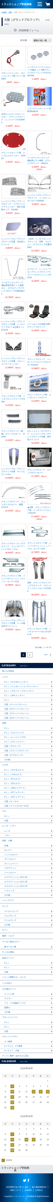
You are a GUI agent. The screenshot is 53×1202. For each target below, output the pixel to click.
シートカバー (10, 872)
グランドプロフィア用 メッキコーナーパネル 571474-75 (39, 632)
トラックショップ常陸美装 (16, 4)
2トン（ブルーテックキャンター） (19, 691)
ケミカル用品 (8, 952)
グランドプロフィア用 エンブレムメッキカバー (39, 396)
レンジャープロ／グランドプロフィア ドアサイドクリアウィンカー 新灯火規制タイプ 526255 (13, 205)
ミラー (7, 835)
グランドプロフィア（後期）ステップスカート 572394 (13, 434)
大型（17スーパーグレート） (17, 713)
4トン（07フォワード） (14, 792)
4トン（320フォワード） (15, 788)
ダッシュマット (11, 863)
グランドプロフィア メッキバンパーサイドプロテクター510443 (39, 362)
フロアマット (10, 868)
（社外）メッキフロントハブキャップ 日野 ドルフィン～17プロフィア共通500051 (39, 243)
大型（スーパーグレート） (16, 704)
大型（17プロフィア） (14, 755)
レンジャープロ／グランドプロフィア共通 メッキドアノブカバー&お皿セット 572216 (13, 325)
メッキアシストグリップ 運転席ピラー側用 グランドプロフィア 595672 (39, 160)
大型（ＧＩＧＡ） (12, 801)
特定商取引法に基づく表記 (17, 1187)
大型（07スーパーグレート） (17, 709)
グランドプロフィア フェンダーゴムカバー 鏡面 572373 (13, 504)
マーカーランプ (11, 911)
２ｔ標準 (8, 1041)
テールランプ (10, 920)
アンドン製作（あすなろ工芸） (16, 1056)
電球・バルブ (8, 936)
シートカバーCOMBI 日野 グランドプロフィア (39, 325)
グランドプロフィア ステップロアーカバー (39, 471)
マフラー (8, 998)
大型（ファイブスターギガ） (17, 806)
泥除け (7, 1007)
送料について (15, 1190)
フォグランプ (10, 916)
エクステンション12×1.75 (15, 886)
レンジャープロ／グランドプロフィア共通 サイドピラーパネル (13, 471)
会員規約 (28, 1190)
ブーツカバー (10, 859)
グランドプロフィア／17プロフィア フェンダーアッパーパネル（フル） (13, 546)
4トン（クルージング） (14, 732)
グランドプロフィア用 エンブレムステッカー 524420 (13, 156)
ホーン (5, 930)
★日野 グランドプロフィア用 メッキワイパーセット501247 (39, 510)
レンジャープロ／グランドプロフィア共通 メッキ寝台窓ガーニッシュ (13, 623)
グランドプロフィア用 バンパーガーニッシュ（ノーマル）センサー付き (39, 546)
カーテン (8, 850)
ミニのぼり (7, 983)
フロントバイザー (10, 1036)
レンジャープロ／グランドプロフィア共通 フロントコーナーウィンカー (13, 361)
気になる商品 (8, 671)
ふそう (5, 677)
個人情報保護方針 (39, 1187)
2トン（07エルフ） (12, 779)
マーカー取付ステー (11, 942)
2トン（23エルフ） (12, 783)
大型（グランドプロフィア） (17, 750)
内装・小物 (7, 840)
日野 (10, 12)
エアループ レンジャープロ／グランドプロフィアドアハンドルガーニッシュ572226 (39, 273)
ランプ (5, 906)
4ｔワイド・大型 (11, 1050)
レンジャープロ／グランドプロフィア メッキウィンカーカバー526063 (39, 198)
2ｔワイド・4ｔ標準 (13, 1046)
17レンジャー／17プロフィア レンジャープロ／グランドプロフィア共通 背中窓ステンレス (39, 435)
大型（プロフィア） (13, 746)
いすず (5, 765)
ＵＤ (4, 811)
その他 (7, 759)
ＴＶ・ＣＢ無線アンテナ (15, 1003)
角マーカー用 (10, 947)
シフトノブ (9, 890)
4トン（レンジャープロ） (15, 737)
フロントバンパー (10, 1017)
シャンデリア (8, 900)
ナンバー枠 (9, 994)
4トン (6, 700)
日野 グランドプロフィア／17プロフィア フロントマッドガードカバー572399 (39, 587)
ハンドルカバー (11, 854)
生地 (6, 845)
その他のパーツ (9, 989)
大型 (6, 820)
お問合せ (39, 1190)
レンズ (7, 831)
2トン (6, 728)
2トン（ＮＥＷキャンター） (16, 682)
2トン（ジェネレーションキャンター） (21, 686)
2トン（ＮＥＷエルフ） (14, 770)
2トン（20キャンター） (14, 695)
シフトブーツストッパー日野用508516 (39, 109)
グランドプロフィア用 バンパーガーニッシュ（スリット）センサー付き (13, 579)
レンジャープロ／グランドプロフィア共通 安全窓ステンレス (13, 242)
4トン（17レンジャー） (14, 741)
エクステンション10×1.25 (15, 877)
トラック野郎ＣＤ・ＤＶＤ (14, 977)
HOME (4, 12)
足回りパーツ (8, 958)
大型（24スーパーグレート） (17, 718)
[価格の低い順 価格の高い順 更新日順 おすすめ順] (42, 40)
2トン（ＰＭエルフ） (13, 774)
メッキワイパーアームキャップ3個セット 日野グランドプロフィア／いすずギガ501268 (39, 71)
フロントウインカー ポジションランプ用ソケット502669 (13, 76)
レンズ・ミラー (9, 826)
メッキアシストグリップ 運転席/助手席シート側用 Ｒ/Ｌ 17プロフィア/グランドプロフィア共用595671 (13, 288)
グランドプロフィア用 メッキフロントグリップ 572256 (13, 399)
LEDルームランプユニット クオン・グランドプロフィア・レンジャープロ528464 (13, 118)
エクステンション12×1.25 (15, 881)
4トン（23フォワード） (14, 797)
